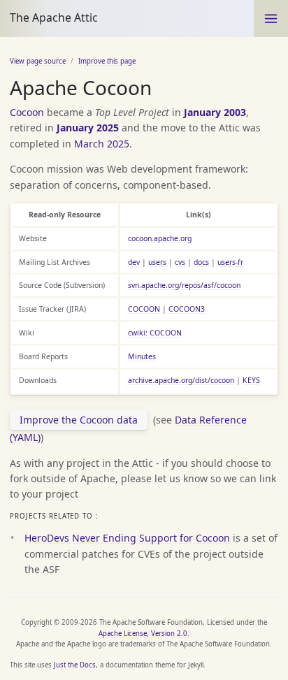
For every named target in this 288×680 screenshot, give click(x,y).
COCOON (144, 309)
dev (134, 262)
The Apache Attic (54, 17)
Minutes (142, 356)
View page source (38, 61)
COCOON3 (186, 309)
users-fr (230, 262)
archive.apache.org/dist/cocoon (181, 380)
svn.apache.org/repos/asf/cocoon (184, 285)
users (157, 262)
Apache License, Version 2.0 (143, 633)
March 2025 (101, 143)
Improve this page (107, 61)
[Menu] (271, 18)
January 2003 (215, 112)
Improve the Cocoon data (79, 419)
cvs (180, 262)
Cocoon (27, 112)
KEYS (251, 380)
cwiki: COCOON (155, 333)
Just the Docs (75, 665)
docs (201, 262)
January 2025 (88, 127)
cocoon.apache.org (160, 238)
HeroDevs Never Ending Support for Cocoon (127, 537)
